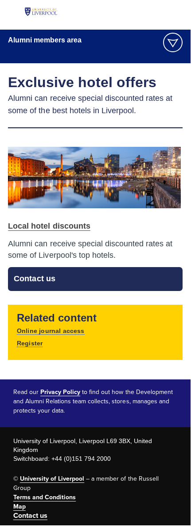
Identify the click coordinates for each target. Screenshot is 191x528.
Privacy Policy (60, 392)
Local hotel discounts (49, 226)
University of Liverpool (52, 478)
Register (30, 343)
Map (19, 506)
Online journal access (51, 330)
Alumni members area (45, 40)
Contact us (34, 278)
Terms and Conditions (44, 497)
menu (173, 42)
